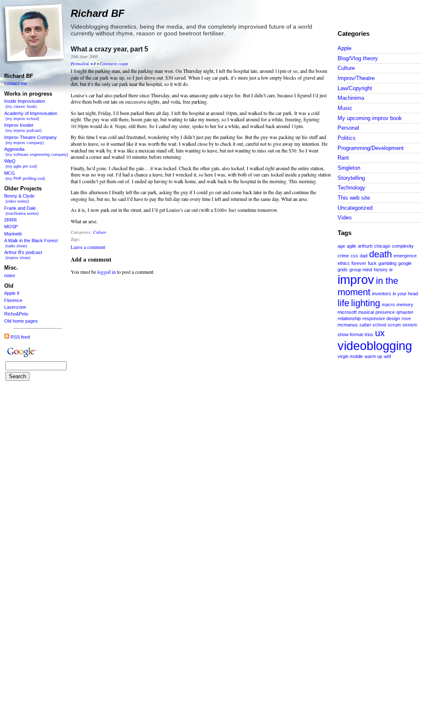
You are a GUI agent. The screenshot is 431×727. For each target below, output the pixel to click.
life (343, 303)
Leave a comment (88, 246)
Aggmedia (36, 152)
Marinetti (12, 233)
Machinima (351, 98)
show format (350, 334)
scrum (394, 324)
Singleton (349, 168)
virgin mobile (350, 356)
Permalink (80, 63)
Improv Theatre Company (30, 140)
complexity (403, 246)
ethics (344, 263)
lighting (365, 303)
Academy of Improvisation (30, 116)
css (354, 255)
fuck (372, 263)
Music (345, 108)
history (381, 269)
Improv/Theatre (356, 78)
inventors (381, 293)
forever (358, 263)
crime (343, 255)
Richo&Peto (16, 313)
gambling (387, 263)
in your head (405, 293)
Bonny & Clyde (19, 198)
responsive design (381, 318)
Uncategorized (355, 208)
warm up (373, 356)
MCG (24, 176)
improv (356, 279)
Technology (351, 187)
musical (366, 312)
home (18, 320)
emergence (405, 255)
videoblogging (375, 346)
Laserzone (15, 307)
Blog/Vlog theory (358, 58)
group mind (360, 269)
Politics (347, 138)
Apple (344, 48)
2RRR (10, 219)
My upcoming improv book (370, 118)
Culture (346, 68)
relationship (349, 318)
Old (7, 320)
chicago (382, 246)
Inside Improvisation (24, 104)
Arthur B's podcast (23, 255)
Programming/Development (371, 148)
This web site (354, 198)
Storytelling (351, 178)
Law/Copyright (355, 88)
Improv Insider (23, 128)
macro (388, 304)
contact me (15, 83)
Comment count (114, 63)
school (379, 324)
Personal (348, 128)
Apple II (11, 293)
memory (404, 304)
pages (31, 320)
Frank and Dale (21, 211)
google (405, 263)
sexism (409, 324)
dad (363, 255)
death (380, 254)
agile (351, 246)
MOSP (11, 226)
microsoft (347, 312)
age (341, 246)
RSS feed (19, 336)
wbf (387, 356)
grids (343, 269)
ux (380, 333)
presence (385, 312)
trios (368, 334)
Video (344, 217)
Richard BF (18, 76)
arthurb (365, 246)
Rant (343, 158)
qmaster (404, 312)
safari (365, 324)
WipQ (20, 163)
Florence (13, 300)
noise (9, 275)
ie (391, 269)
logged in (106, 271)
